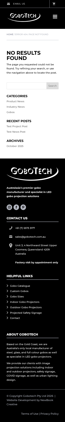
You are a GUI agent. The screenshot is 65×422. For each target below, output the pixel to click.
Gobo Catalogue (20, 285)
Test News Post (16, 131)
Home (10, 34)
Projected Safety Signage (26, 312)
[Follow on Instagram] (9, 207)
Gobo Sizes (17, 296)
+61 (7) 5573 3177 (25, 228)
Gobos (11, 112)
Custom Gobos (19, 291)
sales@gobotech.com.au (16, 4)
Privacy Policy (49, 413)
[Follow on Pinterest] (23, 207)
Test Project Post (17, 126)
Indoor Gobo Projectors (24, 302)
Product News (15, 101)
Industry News (16, 106)
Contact (15, 318)
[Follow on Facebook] (16, 207)
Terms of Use (29, 413)
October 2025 (15, 146)
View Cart (53, 4)
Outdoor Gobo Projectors (26, 307)
